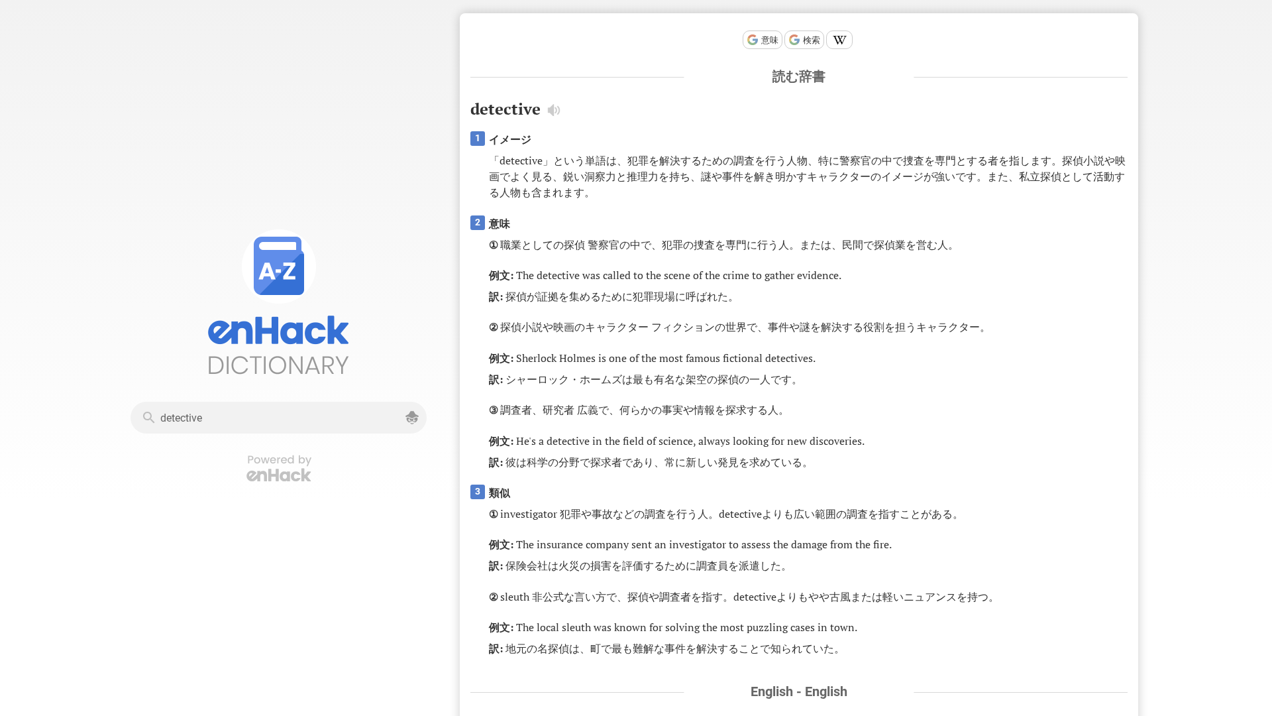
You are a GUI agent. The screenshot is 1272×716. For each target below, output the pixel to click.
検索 (811, 40)
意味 (769, 40)
